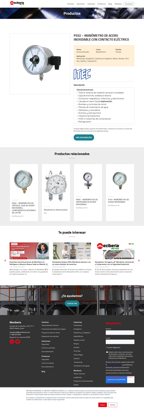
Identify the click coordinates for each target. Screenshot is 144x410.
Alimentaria (78, 325)
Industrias (91, 3)
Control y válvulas (48, 348)
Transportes (78, 362)
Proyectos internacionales (83, 381)
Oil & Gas (77, 351)
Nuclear (76, 347)
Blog (110, 3)
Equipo (76, 385)
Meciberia (118, 3)
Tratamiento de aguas (82, 366)
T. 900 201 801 (15, 335)
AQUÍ (108, 392)
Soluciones (81, 3)
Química (76, 358)
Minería (76, 344)
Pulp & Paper (78, 355)
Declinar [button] (112, 405)
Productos (102, 3)
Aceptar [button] (102, 405)
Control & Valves (48, 363)
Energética (78, 329)
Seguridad (45, 344)
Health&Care (78, 336)
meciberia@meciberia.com (20, 332)
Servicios (70, 3)
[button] (5, 260)
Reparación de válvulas (50, 336)
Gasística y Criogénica (82, 333)
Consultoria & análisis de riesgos (54, 329)
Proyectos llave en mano (51, 333)
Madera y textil (79, 340)
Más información (84, 137)
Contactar (129, 3)
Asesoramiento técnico (50, 325)
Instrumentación (48, 351)
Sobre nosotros (79, 374)
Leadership (78, 377)
